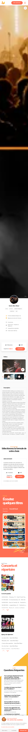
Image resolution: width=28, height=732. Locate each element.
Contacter (20, 348)
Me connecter (17, 2)
